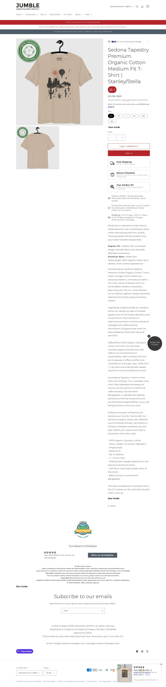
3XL (112, 121)
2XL (143, 116)
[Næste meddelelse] (149, 22)
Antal (110, 132)
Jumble (25, 681)
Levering (125, 100)
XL (134, 116)
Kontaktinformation (121, 681)
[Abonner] (102, 611)
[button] (19, 14)
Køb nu (129, 153)
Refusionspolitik (49, 681)
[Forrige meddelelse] (17, 22)
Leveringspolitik (105, 681)
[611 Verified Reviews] (83, 539)
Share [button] (113, 506)
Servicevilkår (92, 681)
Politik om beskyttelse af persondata (71, 681)
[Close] (149, 336)
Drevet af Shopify (34, 681)
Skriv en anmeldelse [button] (102, 555)
